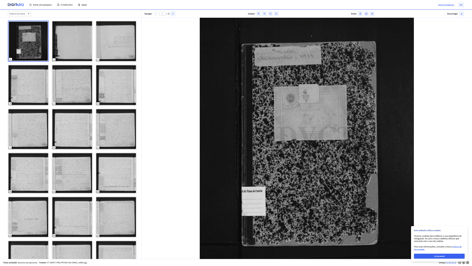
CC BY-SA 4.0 (451, 262)
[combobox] (9, 13)
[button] (28, 41)
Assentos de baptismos (27, 262)
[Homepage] (16, 5)
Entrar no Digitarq (446, 5)
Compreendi (439, 256)
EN (461, 5)
